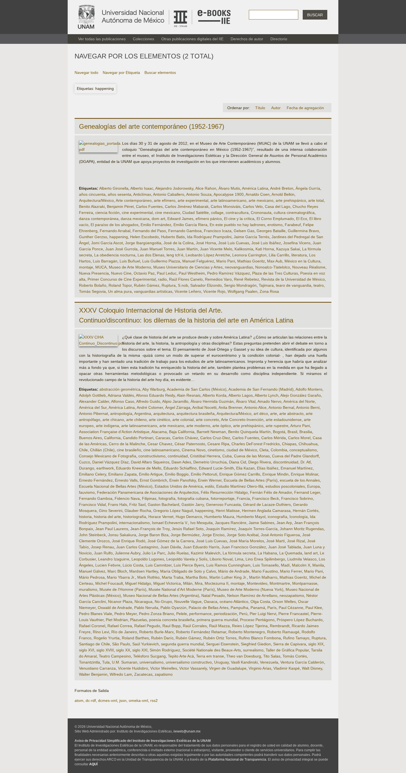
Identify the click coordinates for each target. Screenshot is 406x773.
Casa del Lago (277, 206)
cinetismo (216, 450)
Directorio (278, 39)
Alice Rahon (205, 188)
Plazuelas (138, 620)
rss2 (154, 700)
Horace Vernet (160, 516)
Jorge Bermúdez (185, 535)
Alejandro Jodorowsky (174, 188)
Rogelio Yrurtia (107, 638)
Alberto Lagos (240, 395)
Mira (198, 583)
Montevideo (257, 583)
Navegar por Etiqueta (121, 72)
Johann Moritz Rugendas (302, 529)
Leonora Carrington (249, 255)
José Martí (275, 541)
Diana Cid (237, 462)
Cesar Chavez (159, 444)
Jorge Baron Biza (153, 535)
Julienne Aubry (127, 553)
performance (200, 613)
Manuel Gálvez (92, 571)
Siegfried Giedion (256, 644)
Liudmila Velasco (302, 559)
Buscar (315, 15)
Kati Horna (264, 249)
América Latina (255, 188)
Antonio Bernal (281, 407)
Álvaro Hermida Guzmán (212, 401)
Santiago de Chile (94, 644)
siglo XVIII (105, 650)
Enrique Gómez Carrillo (239, 474)
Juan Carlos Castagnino (137, 547)
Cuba (227, 456)
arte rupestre (277, 425)
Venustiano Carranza (97, 668)
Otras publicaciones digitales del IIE (192, 39)
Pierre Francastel (293, 613)
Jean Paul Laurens (111, 529)
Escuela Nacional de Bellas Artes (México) (115, 486)
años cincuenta (92, 194)
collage (217, 212)
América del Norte (299, 401)
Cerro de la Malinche (127, 444)
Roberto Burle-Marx (156, 632)
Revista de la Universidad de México (293, 279)
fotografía (167, 498)
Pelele (181, 613)
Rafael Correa (119, 626)
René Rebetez (246, 279)
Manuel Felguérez (198, 261)
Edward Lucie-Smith (216, 468)
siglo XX (123, 650)
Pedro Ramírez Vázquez (228, 273)
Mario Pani (225, 261)
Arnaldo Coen (258, 194)
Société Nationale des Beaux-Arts (211, 650)
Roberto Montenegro (246, 632)
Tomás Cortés (295, 656)
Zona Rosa (269, 291)
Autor (276, 108)
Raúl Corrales (195, 626)
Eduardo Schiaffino (180, 468)
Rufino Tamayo (296, 638)
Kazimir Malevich (205, 553)
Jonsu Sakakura (122, 535)
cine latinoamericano (161, 450)
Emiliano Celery (92, 474)
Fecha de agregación (305, 108)
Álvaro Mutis (229, 188)
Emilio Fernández (156, 224)
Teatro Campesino (115, 656)
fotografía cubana (193, 498)
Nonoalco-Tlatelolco (272, 267)
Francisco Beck (265, 498)
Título (260, 108)
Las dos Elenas (151, 255)
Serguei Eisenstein (222, 644)
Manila (318, 565)
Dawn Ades (181, 462)
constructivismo (151, 456)
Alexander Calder (94, 401)
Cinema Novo (193, 450)
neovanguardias (239, 267)
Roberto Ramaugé (283, 632)
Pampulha (239, 607)
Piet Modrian (117, 620)
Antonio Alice (255, 407)
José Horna (206, 243)
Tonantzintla (89, 662)
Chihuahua (308, 444)
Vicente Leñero (188, 291)
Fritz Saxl (137, 504)
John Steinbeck (92, 535)
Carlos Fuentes (149, 206)
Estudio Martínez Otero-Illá (239, 486)
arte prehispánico (291, 200)
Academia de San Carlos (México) (196, 389)
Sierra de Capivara (289, 644)
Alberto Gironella (113, 188)
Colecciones (143, 39)
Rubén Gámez (146, 285)
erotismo (275, 224)
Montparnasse (304, 583)
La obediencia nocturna (114, 255)
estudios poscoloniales (285, 486)
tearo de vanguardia (293, 285)
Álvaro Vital (245, 401)
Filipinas (149, 498)
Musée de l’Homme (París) (122, 589)
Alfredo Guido (148, 401)
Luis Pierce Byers (189, 565)
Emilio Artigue (151, 474)
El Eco (301, 218)
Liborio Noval (221, 559)
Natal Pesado (213, 595)
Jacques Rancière (230, 522)
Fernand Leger (307, 492)
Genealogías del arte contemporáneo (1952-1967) (151, 126)
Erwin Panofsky (182, 480)
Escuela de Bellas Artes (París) (251, 480)
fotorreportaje (222, 498)
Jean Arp (284, 522)
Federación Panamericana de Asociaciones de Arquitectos (148, 492)
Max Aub (274, 261)
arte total (316, 200)
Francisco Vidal (92, 504)
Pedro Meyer (125, 613)
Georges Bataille (271, 231)
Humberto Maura (219, 516)
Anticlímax (142, 194)
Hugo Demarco (189, 516)
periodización (225, 613)
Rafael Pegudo (147, 626)
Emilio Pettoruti (204, 474)
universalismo (151, 662)
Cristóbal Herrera (205, 456)
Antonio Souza (199, 194)
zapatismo (164, 674)
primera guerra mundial (217, 620)
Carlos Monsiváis (226, 206)
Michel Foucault (109, 583)
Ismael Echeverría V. (170, 522)
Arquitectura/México (96, 200)
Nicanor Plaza (120, 601)
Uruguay (221, 662)
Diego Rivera (259, 462)
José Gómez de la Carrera (170, 541)
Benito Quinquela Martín (249, 432)
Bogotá (279, 432)
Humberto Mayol (250, 516)
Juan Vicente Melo (216, 249)
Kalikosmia (243, 249)
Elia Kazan (245, 468)
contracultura (237, 212)
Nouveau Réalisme (308, 267)
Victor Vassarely (193, 668)
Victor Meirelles (163, 668)
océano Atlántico (234, 601)
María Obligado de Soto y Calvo (188, 571)
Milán (188, 583)
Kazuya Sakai (288, 249)
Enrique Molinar (304, 474)
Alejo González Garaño (300, 395)
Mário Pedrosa (92, 577)
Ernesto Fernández (96, 480)
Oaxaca (210, 601)
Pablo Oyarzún (173, 607)
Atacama (159, 432)
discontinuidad (285, 462)
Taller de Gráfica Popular (287, 650)
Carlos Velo (253, 206)
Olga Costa (260, 601)
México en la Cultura (302, 261)
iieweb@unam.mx (187, 731)
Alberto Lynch (266, 395)
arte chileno (136, 419)
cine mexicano (167, 212)
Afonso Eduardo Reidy (155, 395)
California (112, 438)
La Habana (267, 553)
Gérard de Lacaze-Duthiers (267, 504)
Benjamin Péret (120, 206)
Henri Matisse (228, 510)
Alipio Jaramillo (175, 401)
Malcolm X (301, 565)
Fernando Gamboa (185, 231)
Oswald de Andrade (115, 607)
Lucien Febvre (107, 565)
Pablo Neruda (146, 607)
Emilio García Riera (190, 224)
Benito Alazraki (92, 206)
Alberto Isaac (141, 188)
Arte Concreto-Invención (242, 419)
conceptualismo (303, 450)
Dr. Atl (305, 462)
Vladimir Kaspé (286, 668)
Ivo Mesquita (201, 522)
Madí (285, 565)
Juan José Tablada (284, 547)
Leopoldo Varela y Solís (186, 559)
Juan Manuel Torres (157, 249)
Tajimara (266, 285)
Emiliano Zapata (122, 474)
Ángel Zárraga (177, 407)
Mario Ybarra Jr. (121, 577)
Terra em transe (210, 656)
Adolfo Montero (309, 389)
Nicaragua (143, 601)
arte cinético (159, 419)
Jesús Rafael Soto (188, 529)
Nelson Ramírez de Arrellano (252, 595)
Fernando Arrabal (115, 231)
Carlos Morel (299, 438)
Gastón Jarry (192, 504)
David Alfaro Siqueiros (150, 462)
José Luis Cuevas (233, 243)
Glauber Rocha (138, 510)
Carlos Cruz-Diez (215, 438)
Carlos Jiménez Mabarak (187, 206)
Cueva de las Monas (252, 456)
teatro (318, 285)
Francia (243, 498)
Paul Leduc (166, 273)
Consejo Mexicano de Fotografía (107, 456)
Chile (83, 450)
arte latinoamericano (228, 200)
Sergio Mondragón (240, 285)
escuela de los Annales (300, 480)
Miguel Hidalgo (138, 583)
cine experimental (137, 212)
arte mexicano (261, 200)
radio (162, 279)
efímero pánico (209, 218)
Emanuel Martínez (297, 468)
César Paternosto (190, 444)
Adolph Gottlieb (92, 395)
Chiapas (289, 444)
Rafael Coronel (92, 626)
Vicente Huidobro (133, 668)
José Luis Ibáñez (266, 243)
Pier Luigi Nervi (263, 613)
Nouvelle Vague (188, 601)
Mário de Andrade (233, 571)
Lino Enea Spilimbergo (265, 559)
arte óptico (221, 425)
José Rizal (296, 541)
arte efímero (164, 200)
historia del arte (107, 516)
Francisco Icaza (217, 231)
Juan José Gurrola (121, 249)
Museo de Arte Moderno (130, 267)
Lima (239, 559)
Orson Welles (284, 601)
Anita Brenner (230, 407)
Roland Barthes (135, 638)
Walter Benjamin (93, 674)
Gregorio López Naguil (173, 510)
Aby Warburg (153, 389)
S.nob (183, 285)
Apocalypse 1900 (228, 194)
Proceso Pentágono (257, 620)
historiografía (134, 516)
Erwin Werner (210, 480)
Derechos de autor (247, 39)
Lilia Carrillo (279, 255)
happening (118, 237)
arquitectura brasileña (195, 413)
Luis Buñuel (130, 261)
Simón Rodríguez (165, 650)
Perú (243, 613)
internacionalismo (134, 522)
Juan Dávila (170, 547)
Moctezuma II (216, 583)
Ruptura (169, 285)
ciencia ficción (107, 212)
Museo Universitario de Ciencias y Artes (188, 267)
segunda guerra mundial (182, 644)
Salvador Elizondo (206, 285)
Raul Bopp (171, 626)
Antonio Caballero (168, 194)
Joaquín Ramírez (221, 529)
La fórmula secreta (239, 553)
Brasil (292, 432)
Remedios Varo (218, 279)
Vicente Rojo (214, 291)
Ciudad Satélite (195, 212)
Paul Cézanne (291, 607)
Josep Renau (102, 547)
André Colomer (150, 407)
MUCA (101, 267)
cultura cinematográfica (294, 212)
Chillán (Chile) (102, 450)
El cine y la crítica (239, 218)
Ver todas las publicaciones (102, 39)
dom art (158, 218)
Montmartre (280, 583)
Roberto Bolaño (92, 285)
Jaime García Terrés (251, 237)
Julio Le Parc (154, 553)
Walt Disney (312, 668)
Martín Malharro (263, 577)
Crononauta (261, 212)
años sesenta (119, 194)
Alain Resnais (189, 395)
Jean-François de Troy (150, 529)
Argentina (142, 413)
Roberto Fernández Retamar (201, 632)
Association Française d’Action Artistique (114, 432)
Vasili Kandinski (244, 662)
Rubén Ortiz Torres (219, 638)
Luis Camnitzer (159, 565)
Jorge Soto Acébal (243, 535)
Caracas (162, 438)
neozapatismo (292, 595)
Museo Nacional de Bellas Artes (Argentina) (161, 595)
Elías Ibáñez (267, 468)
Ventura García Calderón (302, 662)
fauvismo (87, 492)
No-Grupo (163, 601)
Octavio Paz (144, 273)
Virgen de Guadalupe (227, 668)
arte (273, 413)
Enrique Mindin (275, 474)
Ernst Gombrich (153, 480)
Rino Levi (101, 632)
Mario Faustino (265, 571)
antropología (121, 413)
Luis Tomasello (266, 565)
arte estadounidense (284, 419)
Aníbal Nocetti (204, 407)
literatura (299, 255)
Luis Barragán (105, 261)
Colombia (279, 450)
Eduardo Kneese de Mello (138, 468)
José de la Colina (179, 243)
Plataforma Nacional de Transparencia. (237, 759)
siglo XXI (139, 650)
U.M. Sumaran (124, 662)
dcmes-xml (107, 700)
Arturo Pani (300, 425)
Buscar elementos (160, 72)
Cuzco (84, 462)
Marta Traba (172, 577)
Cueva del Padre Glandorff (295, 456)
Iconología (298, 516)
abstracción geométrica (119, 389)
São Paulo (121, 644)
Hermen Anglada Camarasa (266, 510)
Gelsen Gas (244, 231)
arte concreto (207, 419)
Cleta (263, 450)
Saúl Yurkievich (145, 644)
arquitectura (163, 413)
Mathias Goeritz (251, 261)
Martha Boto (196, 577)
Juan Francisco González (244, 547)
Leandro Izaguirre (113, 559)
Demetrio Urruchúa (210, 462)
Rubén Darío (162, 638)
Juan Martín (187, 249)
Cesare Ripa (218, 444)
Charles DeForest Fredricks (255, 444)
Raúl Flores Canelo (186, 279)
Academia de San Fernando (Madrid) (261, 389)
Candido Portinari (138, 438)
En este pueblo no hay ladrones (237, 224)
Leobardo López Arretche (208, 255)
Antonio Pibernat (93, 413)
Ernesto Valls (126, 480)
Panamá (258, 607)
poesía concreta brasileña (171, 620)
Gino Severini (110, 510)
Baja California (181, 432)
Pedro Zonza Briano (156, 613)
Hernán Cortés (305, 510)
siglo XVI (86, 650)
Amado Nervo (269, 401)
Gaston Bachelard (163, 504)
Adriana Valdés (121, 395)
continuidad (178, 456)
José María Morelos (246, 541)
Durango (86, 468)
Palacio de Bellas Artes (208, 607)
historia (85, 516)
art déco (261, 413)
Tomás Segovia (92, 291)
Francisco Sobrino (297, 498)
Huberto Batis (173, 237)
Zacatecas (143, 674)
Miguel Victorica (167, 583)
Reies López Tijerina (250, 626)
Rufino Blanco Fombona (260, 638)
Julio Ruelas (178, 553)
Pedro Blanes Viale (95, 613)
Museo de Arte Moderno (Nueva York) (250, 589)
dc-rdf (91, 700)
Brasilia (305, 432)
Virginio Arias (260, 668)
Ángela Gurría (308, 188)
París (271, 607)
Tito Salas (271, 656)
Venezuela (269, 662)
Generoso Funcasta (223, 504)
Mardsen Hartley (143, 571)
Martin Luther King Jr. (228, 577)
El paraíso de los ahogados (114, 224)
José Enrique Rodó (128, 541)
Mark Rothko (148, 577)
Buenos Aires (90, 438)
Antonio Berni (308, 407)
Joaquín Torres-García (258, 529)
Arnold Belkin (282, 194)
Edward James (180, 218)
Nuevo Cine (121, 273)
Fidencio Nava (127, 498)
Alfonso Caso (122, 401)
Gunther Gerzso (93, 237)
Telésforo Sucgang (149, 656)
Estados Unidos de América (179, 486)
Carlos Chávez (185, 438)
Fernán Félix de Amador (271, 492)
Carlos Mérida (273, 438)
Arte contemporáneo (134, 200)
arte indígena (107, 425)
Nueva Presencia (94, 273)
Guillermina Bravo (303, 231)
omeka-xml (138, 700)
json (122, 700)
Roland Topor (120, 285)
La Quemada (290, 553)
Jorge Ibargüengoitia (143, 243)
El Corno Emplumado (275, 218)
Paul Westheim (192, 273)
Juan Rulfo (103, 553)
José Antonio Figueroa (280, 535)
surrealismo (253, 650)
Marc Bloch (117, 571)
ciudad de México (241, 450)
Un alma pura (120, 291)
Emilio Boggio (177, 474)
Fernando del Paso (149, 231)
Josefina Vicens (296, 243)
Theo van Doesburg (243, 656)
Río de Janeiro (124, 632)
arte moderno (198, 425)
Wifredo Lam (121, 674)
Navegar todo (86, 72)
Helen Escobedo (144, 237)
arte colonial (183, 419)
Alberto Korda (214, 395)
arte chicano (113, 419)
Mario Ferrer (291, 571)
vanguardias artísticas (153, 291)
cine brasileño (129, 450)
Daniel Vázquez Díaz (110, 462)
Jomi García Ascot (107, 243)
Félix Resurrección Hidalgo (224, 492)
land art (311, 553)
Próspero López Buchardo (300, 620)
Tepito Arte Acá (181, 656)
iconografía (277, 516)
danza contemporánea (98, 218)
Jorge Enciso (213, 535)
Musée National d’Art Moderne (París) (182, 589)
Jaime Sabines (261, 522)
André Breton (281, 188)
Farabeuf (293, 224)
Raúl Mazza (219, 626)
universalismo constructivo (189, 662)
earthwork (105, 468)
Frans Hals (117, 504)
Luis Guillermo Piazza (161, 261)
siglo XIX (315, 644)
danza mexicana (135, 218)
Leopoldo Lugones (147, 559)
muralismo (88, 589)
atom (79, 700)
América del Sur (93, 407)
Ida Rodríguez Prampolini (209, 237)
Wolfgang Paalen (242, 291)
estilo (209, 486)
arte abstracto (291, 413)
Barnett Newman (211, 432)
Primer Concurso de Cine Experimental (122, 279)
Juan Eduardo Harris (201, 547)
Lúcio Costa (133, 565)
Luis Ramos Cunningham (228, 565)
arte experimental (193, 200)
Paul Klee (313, 607)
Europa (313, 486)
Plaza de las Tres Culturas (275, 273)
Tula (106, 662)
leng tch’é (175, 255)
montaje (86, 267)
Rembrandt (279, 626)
